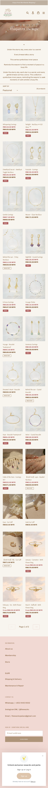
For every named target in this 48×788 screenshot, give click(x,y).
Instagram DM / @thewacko (17, 709)
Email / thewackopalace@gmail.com (20, 716)
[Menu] (43, 12)
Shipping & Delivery (13, 679)
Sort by (6, 86)
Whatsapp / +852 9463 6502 (17, 703)
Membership (10, 655)
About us (9, 649)
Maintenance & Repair (14, 686)
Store (7, 662)
